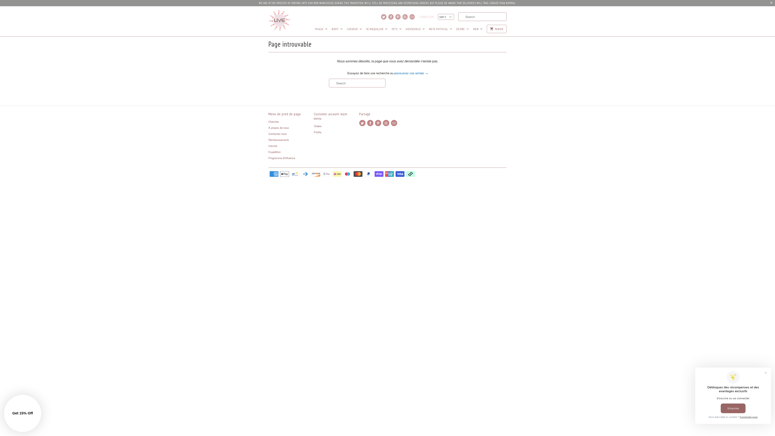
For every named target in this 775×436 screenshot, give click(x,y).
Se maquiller (375, 29)
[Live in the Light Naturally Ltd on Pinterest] (398, 17)
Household (414, 29)
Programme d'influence (281, 158)
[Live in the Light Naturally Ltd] (279, 20)
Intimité (272, 146)
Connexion (426, 17)
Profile (317, 132)
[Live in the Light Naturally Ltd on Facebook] (391, 17)
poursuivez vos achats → (411, 73)
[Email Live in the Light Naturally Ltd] (412, 17)
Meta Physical (439, 29)
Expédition (274, 152)
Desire (461, 29)
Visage (319, 29)
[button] (22, 413)
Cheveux (353, 29)
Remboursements (278, 140)
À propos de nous (278, 128)
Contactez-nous (277, 134)
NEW (476, 29)
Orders (318, 126)
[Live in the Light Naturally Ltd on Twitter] (383, 17)
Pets (395, 29)
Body (335, 29)
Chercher (273, 122)
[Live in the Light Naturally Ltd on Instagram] (405, 17)
